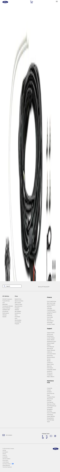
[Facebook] (43, 436)
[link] (4, 450)
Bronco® (40, 287)
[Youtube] (51, 436)
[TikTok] (47, 438)
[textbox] (12, 286)
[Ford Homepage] (56, 449)
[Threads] (43, 438)
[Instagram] (55, 436)
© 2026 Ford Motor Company (8, 448)
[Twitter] (47, 436)
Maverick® (46, 287)
